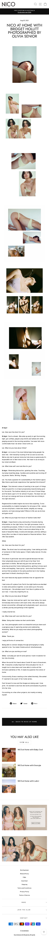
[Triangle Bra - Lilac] (24, 292)
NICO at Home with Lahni (28, 781)
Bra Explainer (24, 870)
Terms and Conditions (24, 888)
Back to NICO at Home (26, 721)
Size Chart (24, 881)
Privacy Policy (24, 891)
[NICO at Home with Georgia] (9, 770)
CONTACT (24, 918)
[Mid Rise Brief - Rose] (24, 117)
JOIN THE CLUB (23, 909)
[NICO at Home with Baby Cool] (9, 755)
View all (24, 742)
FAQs (24, 877)
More (24, 902)
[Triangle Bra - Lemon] (24, 65)
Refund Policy (24, 873)
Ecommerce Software (21, 935)
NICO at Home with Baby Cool (30, 749)
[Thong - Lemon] (24, 233)
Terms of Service (24, 895)
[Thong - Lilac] (24, 403)
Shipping (24, 884)
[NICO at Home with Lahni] (9, 786)
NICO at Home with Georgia (29, 765)
